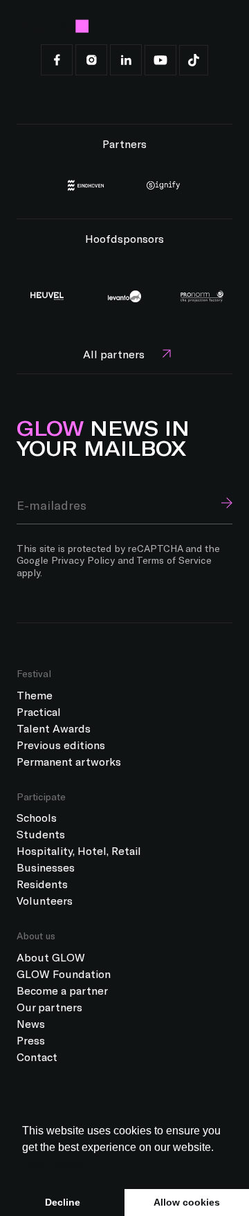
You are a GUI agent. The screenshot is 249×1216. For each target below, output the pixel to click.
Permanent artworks (69, 761)
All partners (114, 353)
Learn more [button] (52, 1164)
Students (41, 833)
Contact (37, 1056)
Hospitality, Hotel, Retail (79, 850)
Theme (35, 694)
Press (31, 1040)
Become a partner (62, 990)
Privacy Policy (83, 560)
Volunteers (45, 900)
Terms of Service (174, 560)
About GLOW (51, 957)
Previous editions (61, 744)
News (31, 1023)
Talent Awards (54, 728)
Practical (39, 711)
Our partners (49, 1006)
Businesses (46, 867)
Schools (37, 817)
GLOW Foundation (64, 973)
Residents (42, 883)
